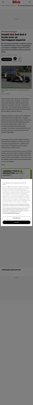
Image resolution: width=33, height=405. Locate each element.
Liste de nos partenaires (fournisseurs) (11, 213)
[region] (16, 202)
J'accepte (16, 222)
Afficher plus (16, 218)
